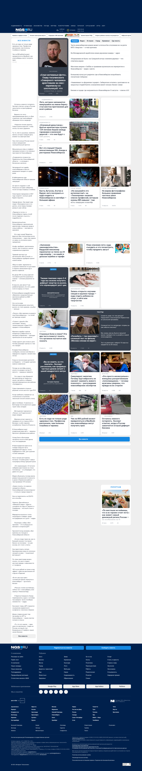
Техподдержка (16, 672)
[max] (56, 692)
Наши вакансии (16, 669)
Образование (68, 678)
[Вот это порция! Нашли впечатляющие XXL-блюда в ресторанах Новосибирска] (83, 154)
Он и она (89, 657)
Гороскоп (80, 25)
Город (41, 666)
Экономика (111, 669)
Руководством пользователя (80, 745)
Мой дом (67, 669)
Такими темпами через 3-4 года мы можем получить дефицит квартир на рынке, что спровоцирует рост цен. (53, 281)
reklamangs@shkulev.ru (78, 738)
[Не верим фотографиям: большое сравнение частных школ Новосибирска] (116, 177)
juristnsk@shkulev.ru (55, 753)
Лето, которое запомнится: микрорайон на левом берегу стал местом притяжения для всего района (53, 105)
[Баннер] (72, 35)
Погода (46, 25)
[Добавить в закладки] (66, 93)
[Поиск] (120, 30)
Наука (66, 672)
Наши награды (16, 666)
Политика (89, 663)
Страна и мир (112, 663)
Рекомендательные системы (80, 757)
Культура (67, 663)
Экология (110, 666)
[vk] (46, 692)
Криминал (67, 660)
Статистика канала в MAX (20, 678)
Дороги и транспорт (46, 669)
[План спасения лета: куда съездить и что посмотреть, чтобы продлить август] (122, 248)
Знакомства (38, 25)
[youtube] (66, 692)
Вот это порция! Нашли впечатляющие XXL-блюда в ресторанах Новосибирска (53, 150)
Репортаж (116, 487)
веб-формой (43, 754)
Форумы (53, 25)
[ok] (51, 692)
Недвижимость (16, 25)
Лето (65, 666)
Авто (40, 657)
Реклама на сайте (17, 657)
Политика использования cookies (81, 755)
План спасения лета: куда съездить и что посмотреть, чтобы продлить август (100, 247)
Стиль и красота (113, 660)
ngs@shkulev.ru (32, 752)
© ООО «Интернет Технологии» (20, 764)
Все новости (24, 40)
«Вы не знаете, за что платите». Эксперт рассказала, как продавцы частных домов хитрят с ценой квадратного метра (53, 366)
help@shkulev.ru (24, 754)
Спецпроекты (112, 672)
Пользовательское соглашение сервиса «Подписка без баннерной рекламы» (93, 760)
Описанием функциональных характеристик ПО (85, 747)
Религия (88, 675)
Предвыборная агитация (19, 675)
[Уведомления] (125, 30)
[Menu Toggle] (12, 30)
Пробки (71, 30)
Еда (40, 672)
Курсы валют (90, 25)
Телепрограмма (63, 25)
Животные (42, 675)
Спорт (109, 657)
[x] (61, 692)
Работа (88, 669)
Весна (41, 663)
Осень (88, 660)
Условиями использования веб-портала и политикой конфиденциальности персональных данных (99, 748)
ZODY (103, 25)
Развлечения (90, 672)
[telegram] (41, 692)
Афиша (73, 25)
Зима (66, 657)
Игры (98, 25)
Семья (88, 678)
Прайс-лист (15, 660)
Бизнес (41, 660)
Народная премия (113, 675)
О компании (15, 663)
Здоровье (42, 678)
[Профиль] (129, 30)
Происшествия (91, 666)
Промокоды (28, 25)
